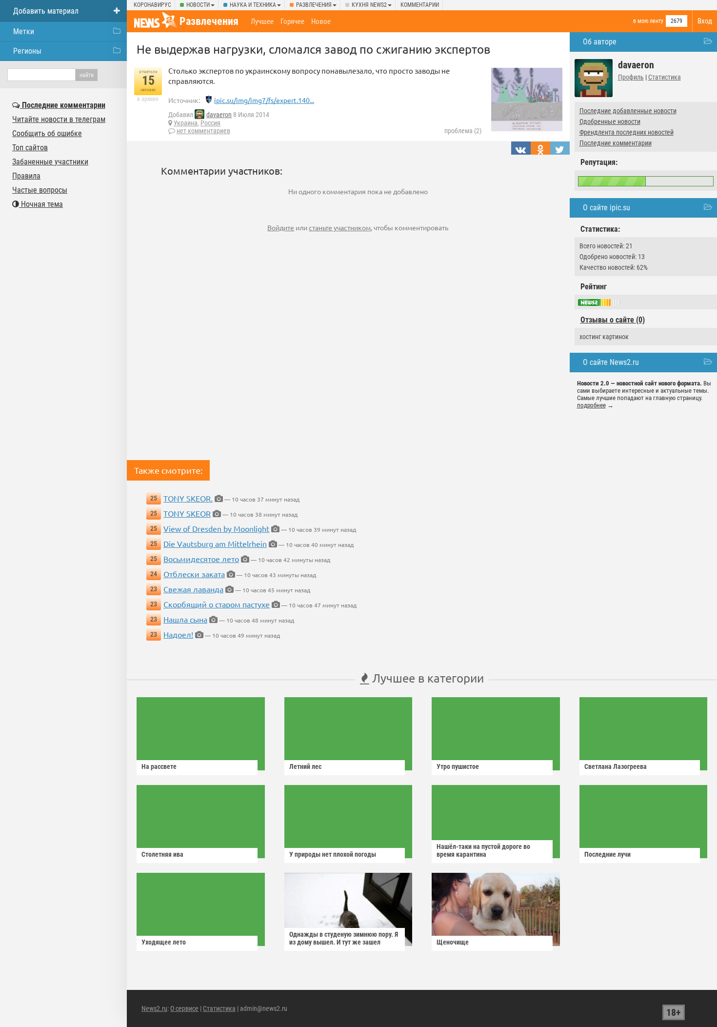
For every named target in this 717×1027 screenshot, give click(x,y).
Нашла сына (185, 619)
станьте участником (340, 227)
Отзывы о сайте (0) (612, 319)
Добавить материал (46, 11)
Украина (186, 123)
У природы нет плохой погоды (332, 854)
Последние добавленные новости (628, 111)
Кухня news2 (369, 4)
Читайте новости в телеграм (58, 119)
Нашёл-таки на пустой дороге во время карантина (483, 850)
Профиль (631, 77)
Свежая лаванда (193, 589)
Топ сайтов (30, 147)
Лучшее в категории (426, 678)
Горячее (292, 21)
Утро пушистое (458, 766)
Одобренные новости (609, 121)
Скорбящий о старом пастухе (216, 604)
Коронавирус (152, 4)
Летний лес (305, 766)
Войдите (280, 227)
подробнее (591, 405)
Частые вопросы (39, 190)
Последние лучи (607, 854)
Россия (210, 123)
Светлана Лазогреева (615, 766)
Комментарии (419, 4)
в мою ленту (648, 21)
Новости (198, 4)
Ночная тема (41, 204)
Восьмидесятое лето (201, 559)
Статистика (664, 77)
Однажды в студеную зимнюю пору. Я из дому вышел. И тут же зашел (343, 938)
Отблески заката (194, 574)
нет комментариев (203, 131)
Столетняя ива (162, 854)
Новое (321, 21)
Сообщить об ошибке (47, 133)
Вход (704, 21)
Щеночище (453, 942)
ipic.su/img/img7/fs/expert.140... (264, 100)
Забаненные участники (50, 161)
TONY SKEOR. (188, 498)
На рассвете (159, 766)
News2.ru (154, 1008)
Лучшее (262, 21)
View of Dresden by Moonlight (216, 528)
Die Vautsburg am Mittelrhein (215, 543)
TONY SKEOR (187, 513)
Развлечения (314, 4)
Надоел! (178, 634)
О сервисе (184, 1008)
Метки (23, 31)
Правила (26, 176)
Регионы (27, 51)
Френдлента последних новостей (626, 132)
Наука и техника (253, 4)
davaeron (219, 115)
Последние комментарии (615, 143)
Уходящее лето (163, 942)
